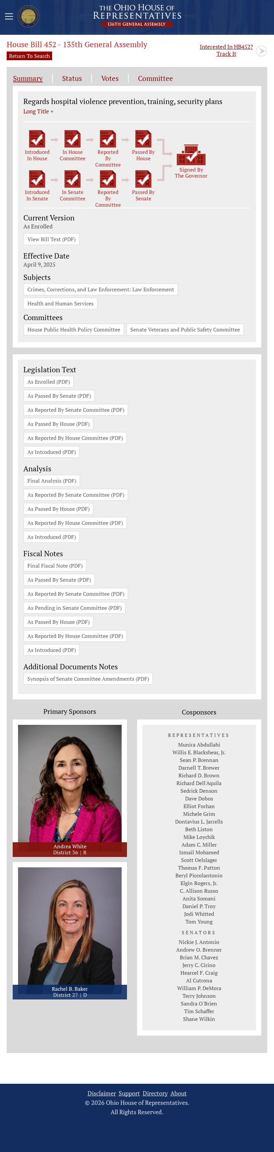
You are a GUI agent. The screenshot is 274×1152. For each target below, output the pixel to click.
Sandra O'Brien (199, 1003)
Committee (155, 78)
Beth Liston (199, 829)
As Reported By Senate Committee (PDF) (75, 409)
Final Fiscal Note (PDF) (55, 565)
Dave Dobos (199, 798)
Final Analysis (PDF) (51, 480)
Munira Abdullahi (199, 745)
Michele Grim (199, 814)
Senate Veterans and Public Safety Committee (185, 329)
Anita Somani (199, 898)
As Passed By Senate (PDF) (59, 395)
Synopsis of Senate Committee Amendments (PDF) (88, 678)
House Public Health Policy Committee (73, 329)
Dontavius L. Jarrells (199, 822)
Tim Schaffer (199, 1011)
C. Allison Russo (199, 891)
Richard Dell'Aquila (199, 783)
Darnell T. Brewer (199, 768)
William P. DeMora (199, 988)
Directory (155, 1093)
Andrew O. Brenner (199, 950)
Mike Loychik (199, 837)
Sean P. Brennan (199, 760)
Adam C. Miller (199, 845)
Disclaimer (102, 1093)
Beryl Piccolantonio (199, 875)
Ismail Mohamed (199, 852)
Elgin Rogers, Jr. (199, 883)
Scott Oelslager (199, 860)
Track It (226, 50)
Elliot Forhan (199, 806)
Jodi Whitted (199, 914)
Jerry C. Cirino (199, 965)
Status (72, 78)
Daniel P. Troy (199, 906)
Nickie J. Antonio (199, 942)
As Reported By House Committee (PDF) (75, 438)
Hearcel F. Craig (199, 973)
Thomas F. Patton (199, 868)
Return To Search (29, 56)
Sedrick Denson (199, 791)
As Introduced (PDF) (51, 452)
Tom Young (199, 922)
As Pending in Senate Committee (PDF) (74, 607)
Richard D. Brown (199, 775)
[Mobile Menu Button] (9, 17)
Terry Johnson (199, 996)
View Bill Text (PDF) (51, 239)
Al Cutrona (199, 980)
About (178, 1093)
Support (129, 1093)
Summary (28, 78)
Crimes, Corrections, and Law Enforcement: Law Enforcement (100, 289)
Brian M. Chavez (199, 957)
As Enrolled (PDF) (48, 381)
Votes (110, 78)
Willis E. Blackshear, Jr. (199, 752)
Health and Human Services (60, 303)
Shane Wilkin (199, 1019)
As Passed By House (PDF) (58, 423)
